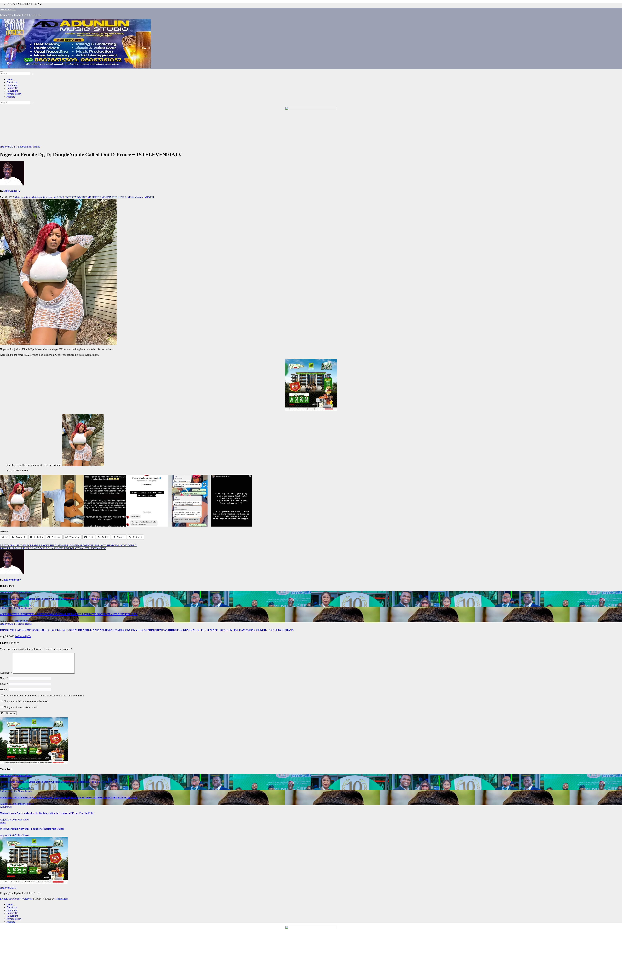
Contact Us (12, 88)
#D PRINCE (94, 197)
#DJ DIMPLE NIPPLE (114, 197)
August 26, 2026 (9, 788)
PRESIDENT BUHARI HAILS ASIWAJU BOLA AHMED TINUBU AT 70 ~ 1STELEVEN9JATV (53, 548)
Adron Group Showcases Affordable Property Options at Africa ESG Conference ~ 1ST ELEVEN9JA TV (58, 598)
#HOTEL (150, 197)
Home (9, 79)
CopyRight (12, 90)
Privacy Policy (13, 93)
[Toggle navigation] (1, 71)
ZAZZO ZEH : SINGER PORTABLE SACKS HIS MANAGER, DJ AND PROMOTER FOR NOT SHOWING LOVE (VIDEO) (68, 545)
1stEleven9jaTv (8, 9)
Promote (10, 96)
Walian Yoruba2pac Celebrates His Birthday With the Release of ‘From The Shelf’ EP (47, 813)
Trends (36, 146)
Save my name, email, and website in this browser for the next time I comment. (44, 695)
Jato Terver (23, 819)
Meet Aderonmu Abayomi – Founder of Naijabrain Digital (32, 828)
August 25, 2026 (9, 819)
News (21, 592)
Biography (11, 85)
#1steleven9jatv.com (42, 197)
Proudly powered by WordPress (16, 898)
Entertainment (25, 146)
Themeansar (61, 898)
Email (4, 683)
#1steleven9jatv (22, 197)
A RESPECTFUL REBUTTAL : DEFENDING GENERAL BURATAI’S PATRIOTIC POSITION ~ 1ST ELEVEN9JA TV (69, 614)
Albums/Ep (6, 806)
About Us (11, 82)
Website (4, 689)
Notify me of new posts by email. (21, 707)
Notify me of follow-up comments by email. (26, 701)
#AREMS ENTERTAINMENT (70, 197)
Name (4, 678)
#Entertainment (135, 197)
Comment (6, 672)
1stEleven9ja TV (9, 146)
